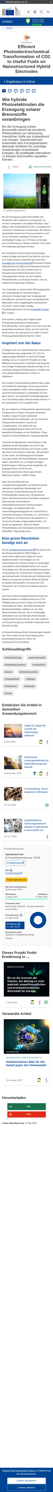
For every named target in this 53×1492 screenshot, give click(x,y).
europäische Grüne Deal (21, 550)
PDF (28, 1114)
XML (28, 1106)
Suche (41, 12)
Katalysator (29, 686)
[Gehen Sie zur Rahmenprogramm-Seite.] (26, 38)
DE (4, 91)
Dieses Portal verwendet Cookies (18, 1470)
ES (16, 91)
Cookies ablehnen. (26, 1487)
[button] (35, 12)
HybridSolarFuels (12, 657)
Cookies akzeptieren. (26, 1481)
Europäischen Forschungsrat (17, 263)
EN (10, 91)
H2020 (9, 28)
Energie (8, 693)
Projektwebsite (14, 863)
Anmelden (28, 12)
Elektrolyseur (10, 686)
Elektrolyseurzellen (28, 672)
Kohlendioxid (38, 664)
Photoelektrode (11, 679)
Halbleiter (30, 679)
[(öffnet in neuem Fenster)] (11, 10)
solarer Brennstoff (36, 657)
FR (22, 91)
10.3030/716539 (12, 873)
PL (34, 91)
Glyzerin (8, 672)
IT (28, 91)
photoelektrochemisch (15, 664)
